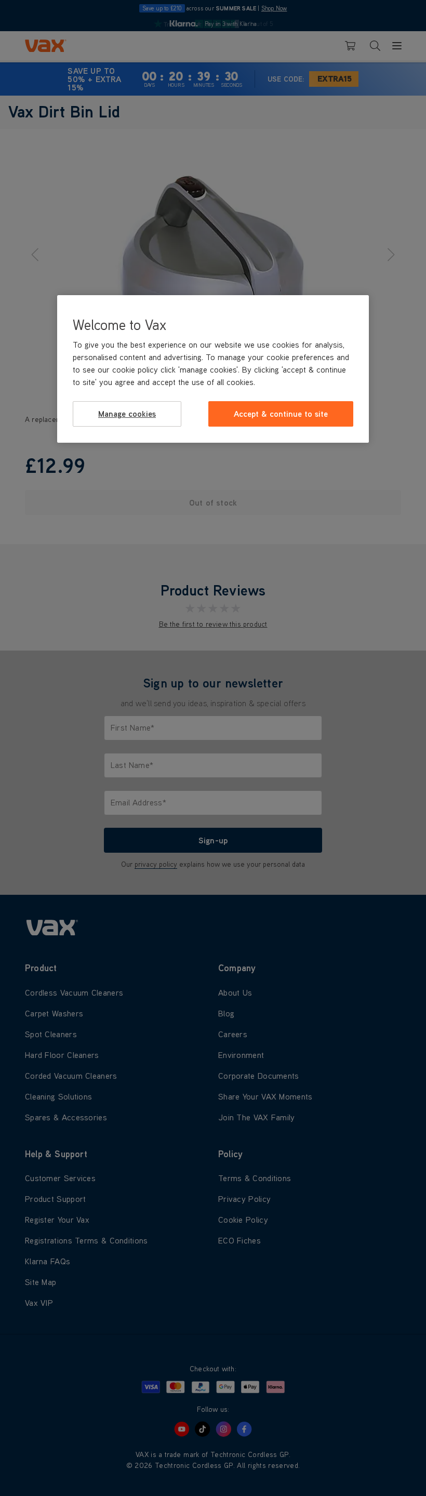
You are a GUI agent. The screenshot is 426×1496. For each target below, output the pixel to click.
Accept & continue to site (281, 413)
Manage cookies (127, 413)
